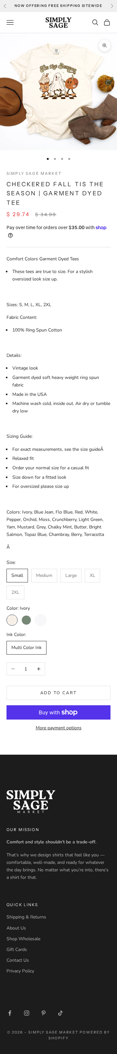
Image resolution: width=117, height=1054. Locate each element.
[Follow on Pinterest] (43, 1013)
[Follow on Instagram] (26, 1013)
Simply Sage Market (34, 173)
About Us (16, 928)
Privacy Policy (20, 971)
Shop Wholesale (23, 939)
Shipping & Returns (26, 917)
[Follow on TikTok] (60, 1013)
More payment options (59, 728)
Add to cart (58, 693)
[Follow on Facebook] (9, 1013)
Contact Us (17, 960)
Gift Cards (16, 949)
